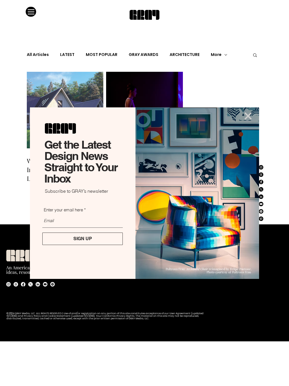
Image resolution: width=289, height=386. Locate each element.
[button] (248, 116)
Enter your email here (63, 210)
